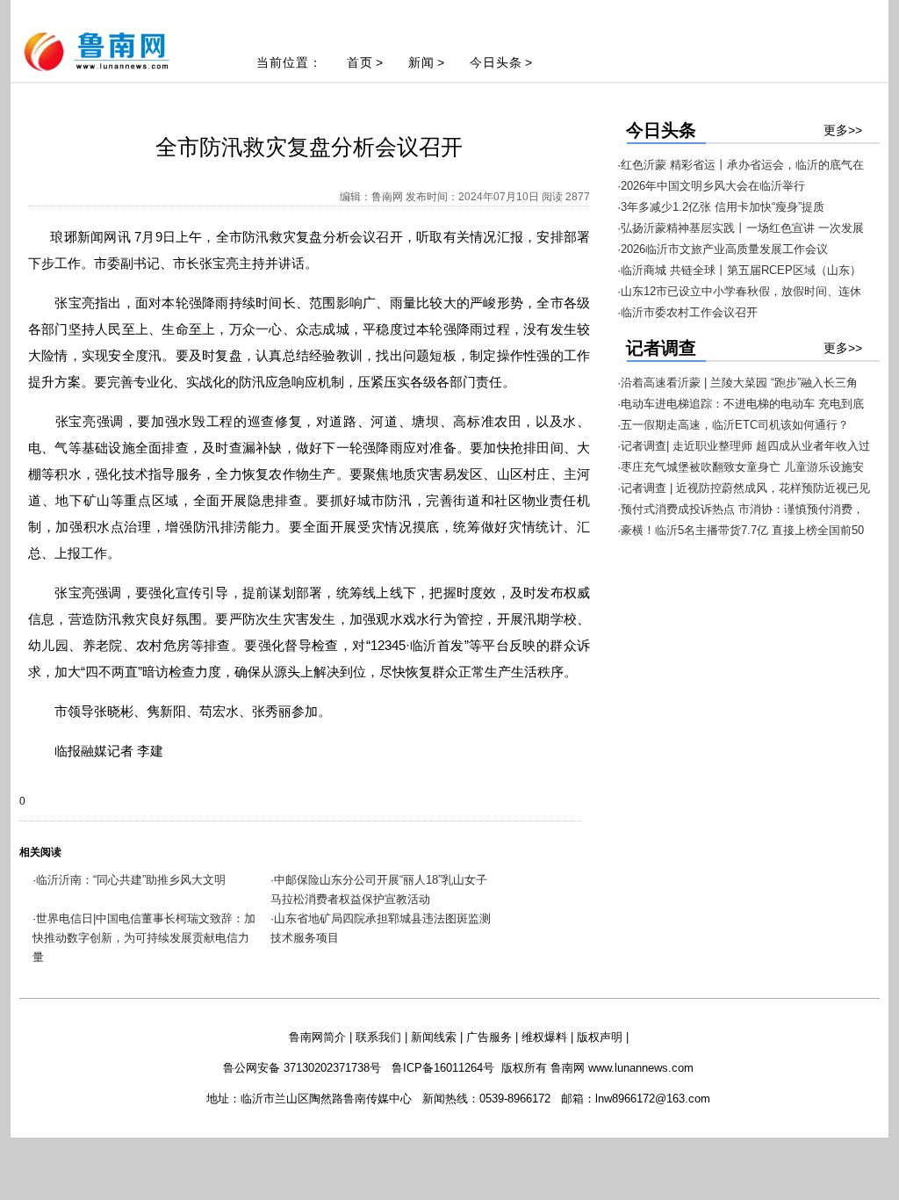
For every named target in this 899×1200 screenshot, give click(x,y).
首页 (360, 62)
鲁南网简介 (317, 1037)
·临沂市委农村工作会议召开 (687, 312)
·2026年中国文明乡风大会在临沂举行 (711, 185)
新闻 (421, 62)
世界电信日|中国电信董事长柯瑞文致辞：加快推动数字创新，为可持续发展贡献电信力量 (143, 938)
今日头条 (496, 62)
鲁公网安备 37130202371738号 (302, 1067)
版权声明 (599, 1037)
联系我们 (378, 1037)
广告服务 (489, 1037)
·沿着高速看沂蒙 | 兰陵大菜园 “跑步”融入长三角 (737, 382)
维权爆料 (544, 1037)
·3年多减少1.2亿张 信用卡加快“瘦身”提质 (720, 206)
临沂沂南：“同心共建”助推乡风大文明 (131, 879)
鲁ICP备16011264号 (443, 1067)
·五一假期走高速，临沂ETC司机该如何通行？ (733, 424)
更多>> (842, 130)
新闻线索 (434, 1037)
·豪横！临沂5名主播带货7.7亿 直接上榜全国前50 (740, 530)
